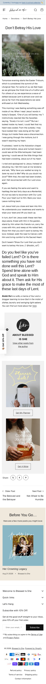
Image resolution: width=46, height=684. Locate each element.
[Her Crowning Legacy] (23, 545)
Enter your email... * (13, 642)
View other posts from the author (23, 345)
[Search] (35, 10)
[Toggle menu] (4, 10)
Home (5, 18)
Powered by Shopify (32, 662)
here (34, 306)
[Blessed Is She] (18, 10)
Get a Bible (23, 466)
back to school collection (31, 3)
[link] (13, 477)
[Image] (23, 386)
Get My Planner (23, 412)
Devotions (15, 18)
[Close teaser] (7, 329)
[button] (3, 342)
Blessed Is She (17, 662)
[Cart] (42, 10)
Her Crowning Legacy (15, 569)
